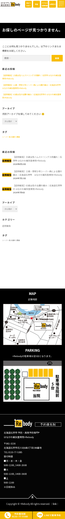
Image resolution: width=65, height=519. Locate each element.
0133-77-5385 (15, 452)
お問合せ (53, 4)
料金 (36, 4)
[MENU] (61, 2)
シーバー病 (6, 137)
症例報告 (6, 225)
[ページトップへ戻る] (32, 498)
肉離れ (13, 137)
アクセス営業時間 (45, 4)
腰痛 (18, 137)
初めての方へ (28, 4)
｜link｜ (54, 503)
